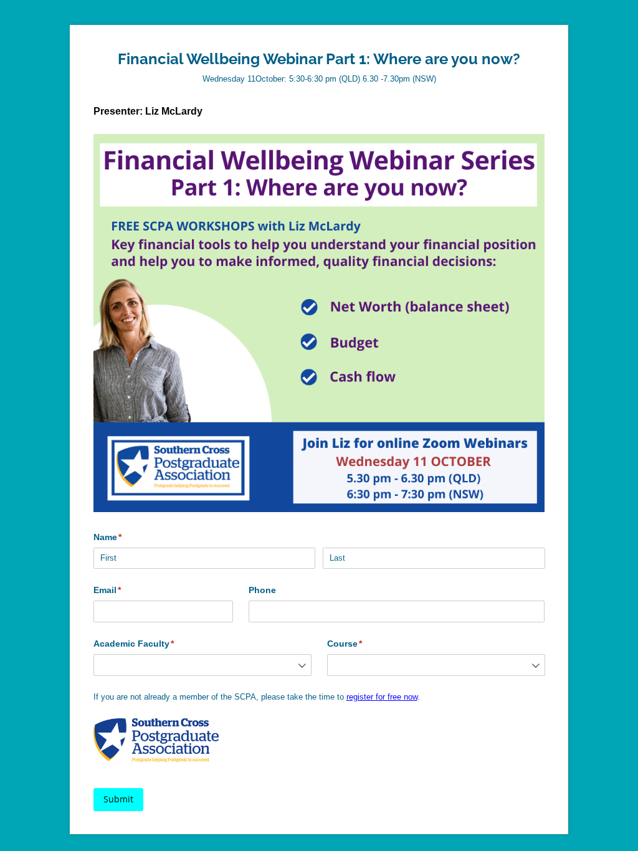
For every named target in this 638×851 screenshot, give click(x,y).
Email (125, 590)
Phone (262, 590)
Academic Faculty (152, 644)
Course (363, 644)
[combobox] (202, 665)
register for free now (381, 696)
